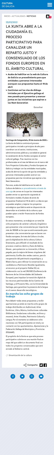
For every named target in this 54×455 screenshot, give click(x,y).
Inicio (7, 16)
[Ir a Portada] (8, 5)
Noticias (31, 16)
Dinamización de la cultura (20, 355)
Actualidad (18, 16)
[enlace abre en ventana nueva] (41, 365)
